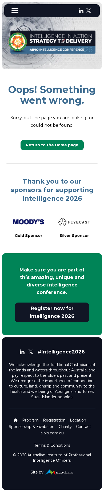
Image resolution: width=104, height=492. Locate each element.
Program (30, 420)
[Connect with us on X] (88, 10)
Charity (65, 426)
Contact (83, 426)
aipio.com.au (52, 433)
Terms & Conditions (52, 445)
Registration (54, 420)
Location (78, 420)
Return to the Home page (52, 145)
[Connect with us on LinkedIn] (81, 10)
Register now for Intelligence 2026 (52, 312)
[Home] (16, 420)
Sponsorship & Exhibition (31, 426)
